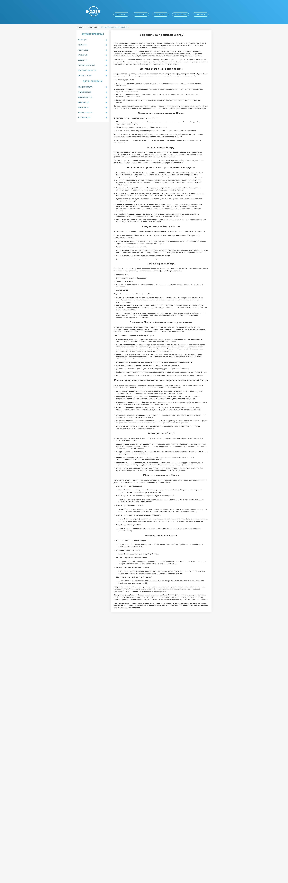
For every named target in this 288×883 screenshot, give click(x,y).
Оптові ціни (160, 14)
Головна (80, 27)
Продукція (121, 14)
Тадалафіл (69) (84, 92)
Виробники (200, 14)
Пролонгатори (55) (86, 65)
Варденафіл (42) (85, 97)
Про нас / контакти (180, 14)
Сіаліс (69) (82, 45)
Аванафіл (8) (83, 102)
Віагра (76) (82, 40)
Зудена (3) (82, 60)
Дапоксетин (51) (85, 112)
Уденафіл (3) (83, 107)
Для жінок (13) (84, 117)
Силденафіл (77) (85, 87)
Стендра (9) (83, 55)
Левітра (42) (83, 50)
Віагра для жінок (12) (87, 70)
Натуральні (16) (84, 75)
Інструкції (141, 14)
